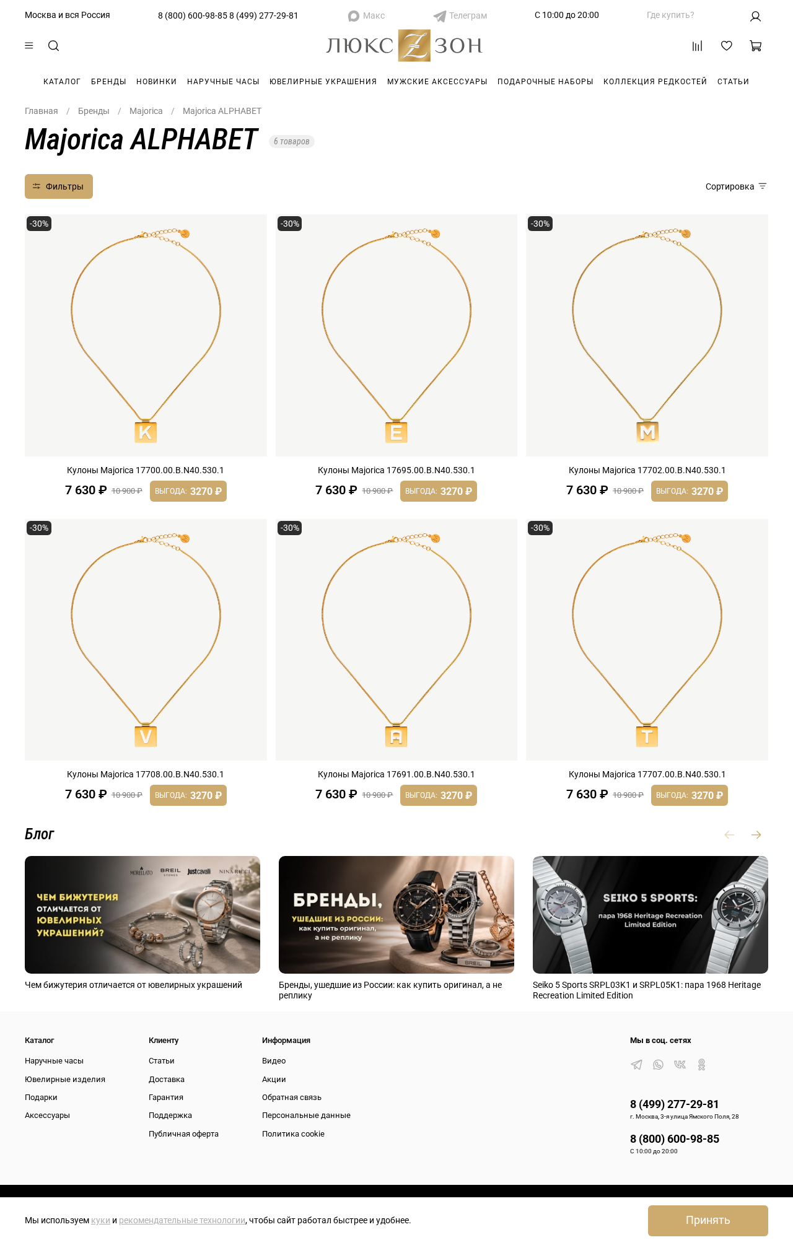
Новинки (156, 81)
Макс (374, 15)
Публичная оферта (184, 1133)
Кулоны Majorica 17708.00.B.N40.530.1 (145, 774)
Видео (274, 1060)
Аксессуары (47, 1115)
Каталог (62, 81)
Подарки (41, 1097)
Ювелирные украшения (323, 81)
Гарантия (166, 1097)
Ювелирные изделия (65, 1079)
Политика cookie (293, 1133)
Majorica (146, 111)
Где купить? (670, 15)
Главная (41, 111)
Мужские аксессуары (437, 81)
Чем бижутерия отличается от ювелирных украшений (133, 985)
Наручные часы (223, 81)
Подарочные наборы (545, 81)
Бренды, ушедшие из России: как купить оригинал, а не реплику (390, 990)
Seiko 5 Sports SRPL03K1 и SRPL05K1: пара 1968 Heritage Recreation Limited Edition (647, 990)
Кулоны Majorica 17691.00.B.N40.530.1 (396, 774)
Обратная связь (292, 1097)
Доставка (167, 1079)
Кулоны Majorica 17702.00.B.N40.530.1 (647, 470)
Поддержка (170, 1115)
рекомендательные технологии (182, 1220)
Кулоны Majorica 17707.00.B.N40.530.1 (647, 774)
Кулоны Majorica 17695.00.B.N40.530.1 (396, 470)
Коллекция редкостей (655, 81)
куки (100, 1220)
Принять (708, 1220)
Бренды (108, 81)
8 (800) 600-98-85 (192, 15)
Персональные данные (306, 1115)
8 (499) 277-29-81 (264, 15)
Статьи (733, 81)
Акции (274, 1079)
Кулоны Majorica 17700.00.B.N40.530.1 (145, 470)
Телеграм (468, 15)
